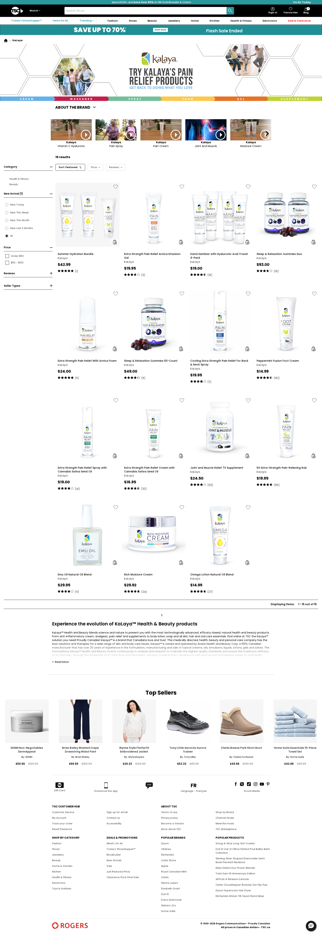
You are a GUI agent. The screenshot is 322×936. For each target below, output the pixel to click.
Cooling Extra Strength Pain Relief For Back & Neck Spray (219, 362)
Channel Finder (225, 818)
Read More (62, 662)
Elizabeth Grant (170, 888)
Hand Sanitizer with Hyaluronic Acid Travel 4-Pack (219, 256)
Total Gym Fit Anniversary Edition (235, 873)
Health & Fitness (61, 877)
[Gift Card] (59, 785)
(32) (144, 489)
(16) (210, 275)
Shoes (56, 849)
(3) (143, 275)
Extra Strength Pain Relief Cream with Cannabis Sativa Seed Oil (149, 469)
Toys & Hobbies (61, 888)
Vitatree (166, 849)
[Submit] (230, 10)
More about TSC (171, 829)
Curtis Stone (168, 860)
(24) (144, 592)
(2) (209, 382)
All (11, 236)
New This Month (19, 220)
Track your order (62, 823)
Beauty (56, 860)
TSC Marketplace (226, 829)
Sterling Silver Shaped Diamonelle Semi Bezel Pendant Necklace (240, 860)
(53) (210, 485)
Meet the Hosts (225, 823)
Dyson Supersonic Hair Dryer (233, 890)
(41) (77, 489)
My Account (59, 818)
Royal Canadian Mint (173, 871)
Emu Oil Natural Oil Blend (75, 574)
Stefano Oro (168, 905)
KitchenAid (167, 854)
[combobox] (149, 10)
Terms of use (169, 812)
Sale (109, 866)
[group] (87, 229)
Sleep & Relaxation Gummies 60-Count (150, 361)
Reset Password (62, 829)
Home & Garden (62, 866)
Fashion (56, 843)
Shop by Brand (225, 812)
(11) (77, 592)
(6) (143, 378)
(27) (210, 592)
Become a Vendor (172, 823)
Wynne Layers (169, 883)
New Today (17, 204)
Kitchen (56, 871)
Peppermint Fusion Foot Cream (278, 361)
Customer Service (63, 812)
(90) (277, 378)
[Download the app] (106, 785)
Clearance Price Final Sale (123, 877)
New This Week (19, 212)
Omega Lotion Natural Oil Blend (211, 574)
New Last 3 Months (21, 228)
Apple (164, 866)
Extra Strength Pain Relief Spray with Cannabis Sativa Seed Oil (82, 469)
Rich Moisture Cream (138, 574)
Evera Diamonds (171, 900)
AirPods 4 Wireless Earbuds (232, 879)
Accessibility (114, 823)
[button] (36, 11)
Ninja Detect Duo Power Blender (235, 868)
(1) (76, 271)
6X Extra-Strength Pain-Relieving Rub (282, 468)
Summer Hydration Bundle (75, 254)
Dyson (165, 843)
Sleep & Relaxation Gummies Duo (279, 254)
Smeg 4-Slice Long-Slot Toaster (235, 843)
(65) (277, 485)
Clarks (165, 877)
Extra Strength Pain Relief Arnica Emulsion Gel (152, 256)
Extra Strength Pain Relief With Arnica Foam (87, 361)
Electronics (58, 883)
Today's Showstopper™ (26, 20)
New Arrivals (114, 860)
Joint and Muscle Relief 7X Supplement (216, 468)
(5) (77, 378)
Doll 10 (165, 894)
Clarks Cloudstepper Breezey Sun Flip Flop (241, 885)
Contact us (113, 818)
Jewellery (58, 854)
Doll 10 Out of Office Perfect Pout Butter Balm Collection (243, 851)
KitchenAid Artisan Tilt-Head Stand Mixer (240, 896)
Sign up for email (117, 812)
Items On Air (60, 20)
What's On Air (115, 843)
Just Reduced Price (118, 871)
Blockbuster (114, 854)
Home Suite (168, 911)
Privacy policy (169, 818)
